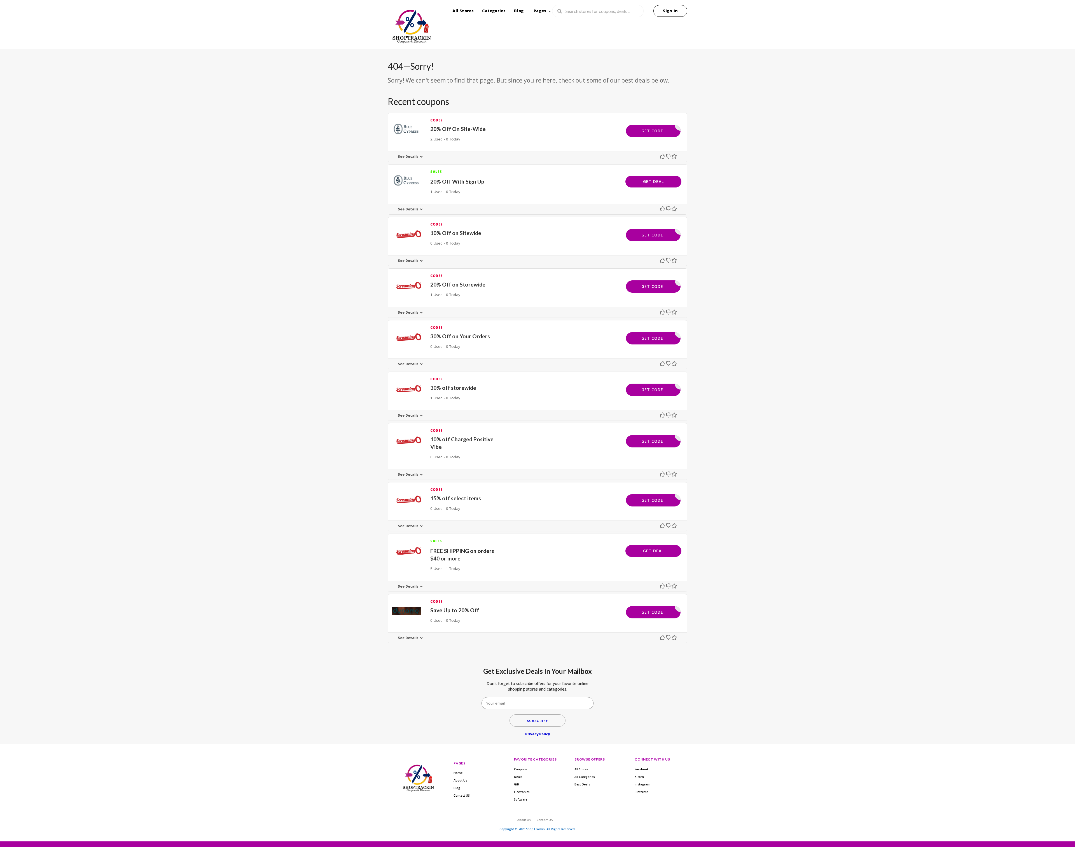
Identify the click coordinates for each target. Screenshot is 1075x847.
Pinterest (641, 792)
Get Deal (653, 181)
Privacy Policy (537, 734)
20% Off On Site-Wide (458, 129)
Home (458, 773)
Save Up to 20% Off (454, 610)
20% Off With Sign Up (457, 181)
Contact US (462, 795)
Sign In (670, 10)
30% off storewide (453, 387)
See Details (408, 156)
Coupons (520, 769)
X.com (639, 777)
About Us (460, 780)
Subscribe (537, 721)
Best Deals (582, 784)
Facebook (642, 769)
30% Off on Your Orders (460, 336)
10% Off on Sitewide (455, 233)
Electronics (522, 792)
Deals (518, 777)
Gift (516, 784)
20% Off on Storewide (457, 284)
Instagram (642, 784)
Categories (494, 10)
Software (520, 799)
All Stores (463, 10)
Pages (540, 10)
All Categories (584, 777)
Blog (519, 10)
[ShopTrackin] (411, 27)
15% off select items (455, 498)
